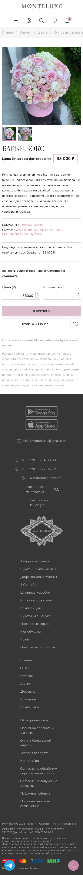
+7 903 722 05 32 (41, 469)
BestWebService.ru (30, 868)
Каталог (26, 676)
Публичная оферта (35, 793)
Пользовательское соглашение (35, 803)
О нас (24, 668)
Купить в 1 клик (35, 324)
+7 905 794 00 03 (41, 460)
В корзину (41, 311)
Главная (26, 660)
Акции (25, 683)
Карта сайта (29, 760)
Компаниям (29, 707)
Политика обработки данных (37, 730)
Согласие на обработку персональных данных (38, 771)
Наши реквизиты (34, 720)
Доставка (27, 691)
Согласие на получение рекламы (38, 783)
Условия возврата (34, 753)
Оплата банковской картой (35, 742)
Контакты (28, 699)
